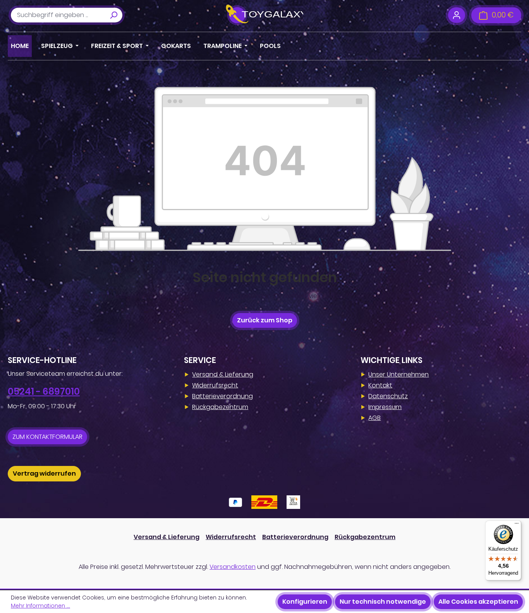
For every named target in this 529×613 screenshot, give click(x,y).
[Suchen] (113, 15)
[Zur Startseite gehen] (264, 15)
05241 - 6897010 (44, 391)
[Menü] (516, 525)
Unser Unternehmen (398, 374)
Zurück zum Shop (264, 320)
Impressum (385, 406)
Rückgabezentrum (220, 406)
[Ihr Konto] (456, 15)
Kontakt (380, 385)
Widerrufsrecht (215, 385)
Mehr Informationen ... (40, 606)
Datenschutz (388, 396)
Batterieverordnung (222, 396)
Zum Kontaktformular (47, 436)
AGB (374, 417)
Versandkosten (233, 566)
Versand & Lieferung (222, 374)
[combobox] (58, 15)
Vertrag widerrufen (44, 473)
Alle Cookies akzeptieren (478, 601)
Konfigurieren (304, 601)
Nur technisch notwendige (383, 601)
